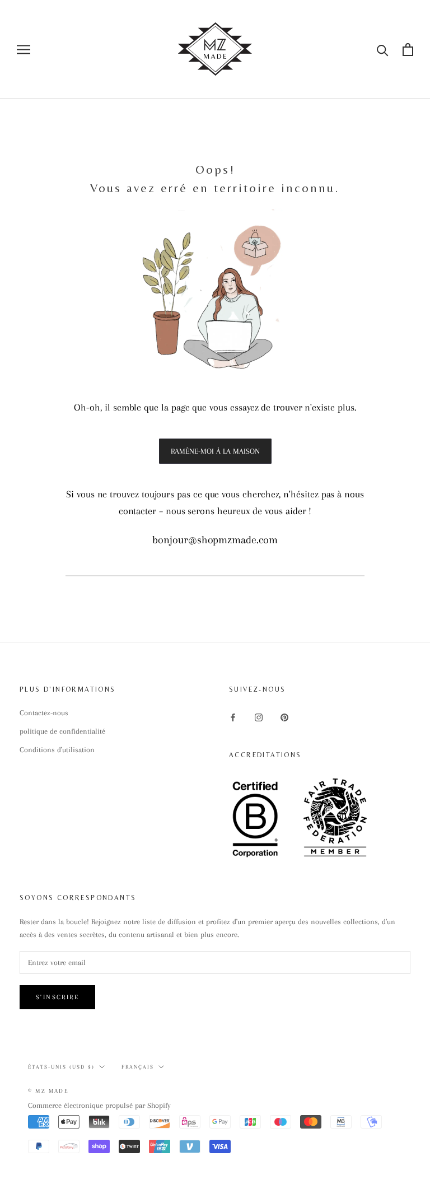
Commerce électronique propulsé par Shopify (99, 1105)
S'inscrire (57, 997)
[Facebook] (233, 716)
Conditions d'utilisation (57, 749)
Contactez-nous (44, 712)
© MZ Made (48, 1090)
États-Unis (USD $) (61, 1067)
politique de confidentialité (62, 731)
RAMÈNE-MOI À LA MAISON (215, 451)
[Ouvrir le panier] (408, 49)
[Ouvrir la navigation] (23, 49)
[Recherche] (383, 49)
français (137, 1067)
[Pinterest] (284, 716)
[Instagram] (259, 716)
